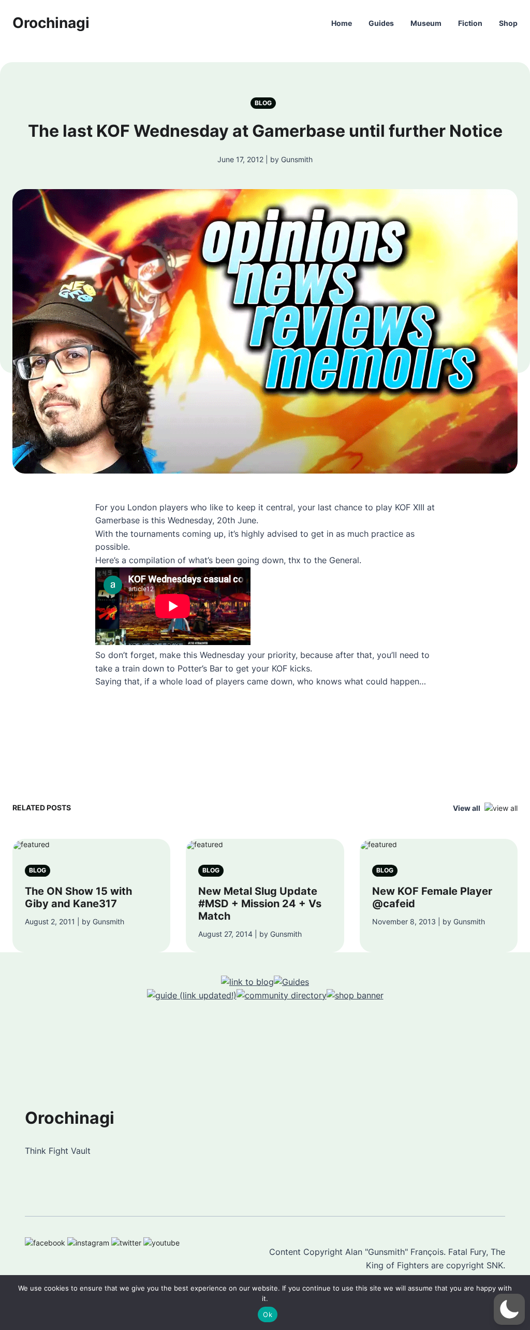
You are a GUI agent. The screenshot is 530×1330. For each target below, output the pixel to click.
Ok (267, 1314)
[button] (509, 1309)
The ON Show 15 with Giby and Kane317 (78, 897)
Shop (508, 23)
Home (341, 23)
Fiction (470, 23)
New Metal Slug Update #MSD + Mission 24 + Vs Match (259, 903)
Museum (425, 23)
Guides (381, 23)
